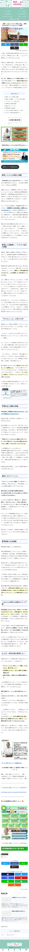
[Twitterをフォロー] (21, 874)
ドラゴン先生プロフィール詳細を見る (11, 763)
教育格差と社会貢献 (10, 108)
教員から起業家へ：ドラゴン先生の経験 (15, 99)
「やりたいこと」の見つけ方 (12, 101)
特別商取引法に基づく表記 (14, 947)
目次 (12, 93)
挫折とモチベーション (10, 105)
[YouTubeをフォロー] (21, 877)
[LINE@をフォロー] (7, 881)
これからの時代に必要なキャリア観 (14, 110)
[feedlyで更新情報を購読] (21, 881)
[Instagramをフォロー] (7, 877)
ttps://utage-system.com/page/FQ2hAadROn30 (13, 792)
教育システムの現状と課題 (11, 96)
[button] (26, 442)
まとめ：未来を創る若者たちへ (13, 112)
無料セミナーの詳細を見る (10, 167)
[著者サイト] (7, 874)
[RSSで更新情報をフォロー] (14, 884)
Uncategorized (5, 854)
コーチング (4, 856)
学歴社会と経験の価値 (10, 103)
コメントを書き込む (14, 931)
